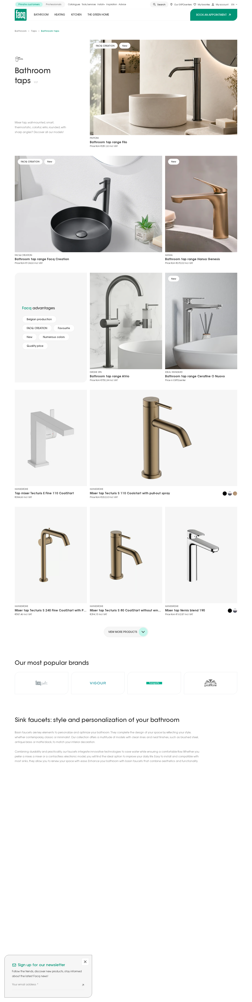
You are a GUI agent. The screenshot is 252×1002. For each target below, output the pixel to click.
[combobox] (234, 4)
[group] (40, 4)
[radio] (29, 4)
